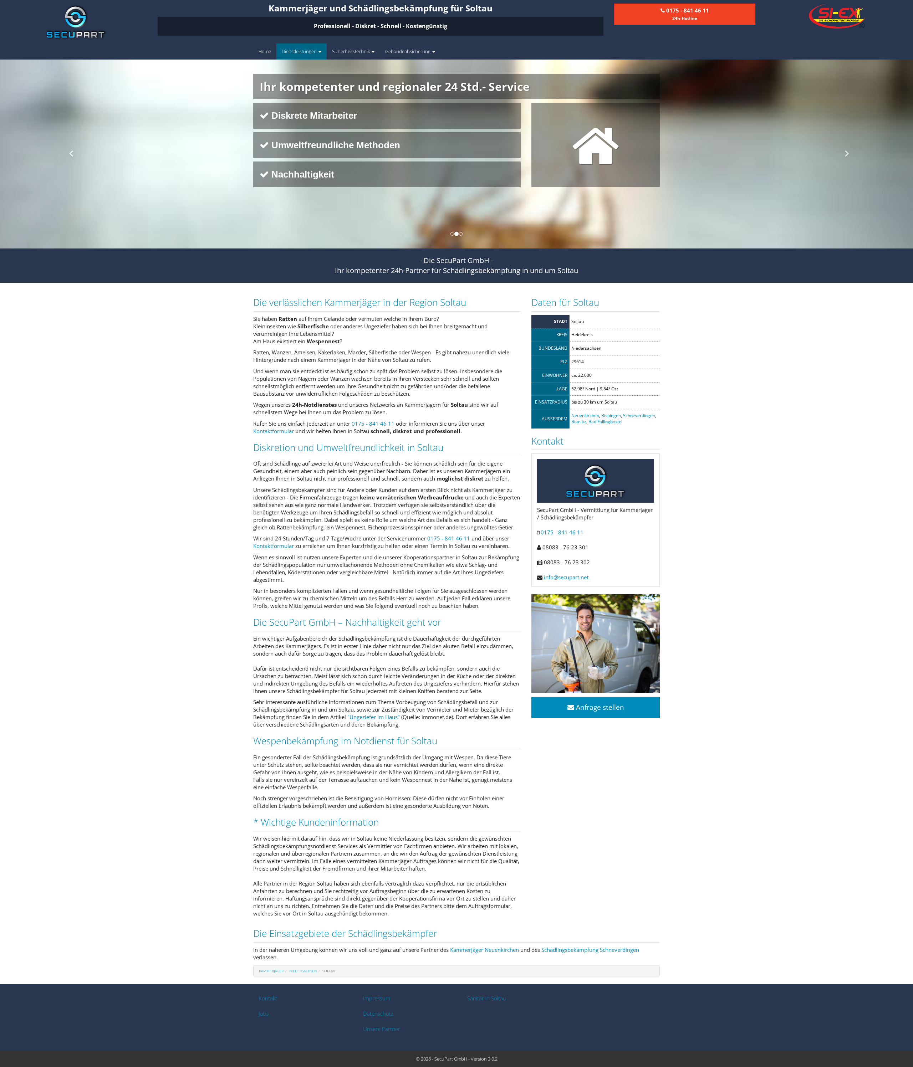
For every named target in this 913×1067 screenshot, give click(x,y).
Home (265, 51)
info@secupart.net (566, 577)
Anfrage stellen (599, 707)
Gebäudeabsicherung (408, 51)
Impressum (376, 998)
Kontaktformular (273, 431)
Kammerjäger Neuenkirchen (484, 949)
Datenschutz (378, 1013)
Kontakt (268, 998)
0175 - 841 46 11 (373, 423)
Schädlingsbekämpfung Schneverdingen (590, 949)
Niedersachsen (303, 970)
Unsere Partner (381, 1028)
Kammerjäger (271, 970)
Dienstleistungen (300, 51)
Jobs (264, 1013)
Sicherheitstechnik (351, 51)
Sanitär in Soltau (486, 998)
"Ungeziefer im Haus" (373, 716)
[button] (68, 154)
